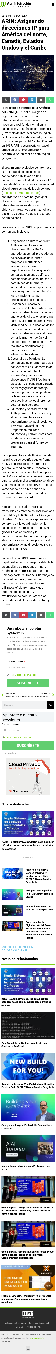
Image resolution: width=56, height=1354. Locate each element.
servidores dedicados (38, 1338)
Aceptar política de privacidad (22, 675)
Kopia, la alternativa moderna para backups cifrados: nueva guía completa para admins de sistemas (28, 845)
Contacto (20, 1327)
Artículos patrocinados (15, 1323)
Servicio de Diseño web (39, 1323)
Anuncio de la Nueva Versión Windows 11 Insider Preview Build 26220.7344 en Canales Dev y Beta (38, 876)
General (6, 16)
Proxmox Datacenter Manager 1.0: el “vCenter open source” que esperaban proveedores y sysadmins (26, 1299)
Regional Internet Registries (21, 193)
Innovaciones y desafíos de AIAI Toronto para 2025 (40, 908)
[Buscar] (50, 705)
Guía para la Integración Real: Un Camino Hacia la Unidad (39, 893)
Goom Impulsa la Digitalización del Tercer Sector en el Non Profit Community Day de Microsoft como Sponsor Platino (39, 930)
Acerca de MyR (34, 1327)
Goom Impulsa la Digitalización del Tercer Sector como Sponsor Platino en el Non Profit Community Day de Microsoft (27, 1254)
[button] (28, 1348)
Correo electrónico (15, 661)
